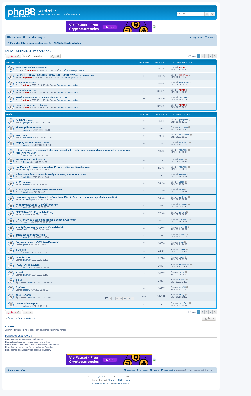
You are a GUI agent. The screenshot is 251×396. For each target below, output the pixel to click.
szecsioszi (28, 222)
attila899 (27, 155)
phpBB (101, 377)
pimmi (25, 245)
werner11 (27, 230)
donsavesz (28, 145)
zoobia (181, 272)
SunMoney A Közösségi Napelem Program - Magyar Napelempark (53, 167)
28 (121, 298)
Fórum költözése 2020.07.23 (31, 67)
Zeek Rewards (23, 295)
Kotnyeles (183, 150)
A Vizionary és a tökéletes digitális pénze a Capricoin (46, 219)
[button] (215, 56)
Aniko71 (26, 237)
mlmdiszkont (23, 257)
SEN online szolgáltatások (31, 159)
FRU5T (182, 249)
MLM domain (23, 182)
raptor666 (31, 70)
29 (125, 298)
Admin (182, 67)
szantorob (27, 130)
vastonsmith (184, 264)
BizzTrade (21, 135)
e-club (19, 279)
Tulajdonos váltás (26, 82)
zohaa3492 (184, 303)
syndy (181, 295)
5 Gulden (21, 249)
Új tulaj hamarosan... (27, 90)
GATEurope (28, 200)
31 (132, 298)
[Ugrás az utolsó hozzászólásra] (187, 67)
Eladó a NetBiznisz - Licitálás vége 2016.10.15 (41, 97)
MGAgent (27, 169)
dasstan (26, 267)
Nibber (26, 162)
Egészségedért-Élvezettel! (30, 234)
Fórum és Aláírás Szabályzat (32, 105)
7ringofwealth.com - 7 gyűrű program (37, 204)
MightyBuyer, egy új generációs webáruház (40, 227)
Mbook (19, 272)
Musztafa (183, 97)
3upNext (20, 287)
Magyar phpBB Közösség (119, 380)
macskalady (28, 137)
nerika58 (27, 207)
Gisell (25, 192)
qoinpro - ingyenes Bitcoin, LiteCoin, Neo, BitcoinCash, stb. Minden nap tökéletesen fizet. (67, 197)
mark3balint (184, 82)
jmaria (181, 257)
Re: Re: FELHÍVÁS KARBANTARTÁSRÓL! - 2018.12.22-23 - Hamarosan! (55, 75)
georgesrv (27, 122)
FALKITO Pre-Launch (28, 264)
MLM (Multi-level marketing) (28, 51)
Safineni (26, 215)
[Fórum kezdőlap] (22, 12)
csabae (26, 252)
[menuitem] (27, 37)
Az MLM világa (24, 120)
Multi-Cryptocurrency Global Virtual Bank (39, 189)
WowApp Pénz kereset (28, 127)
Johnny (30, 298)
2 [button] (202, 56)
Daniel (26, 185)
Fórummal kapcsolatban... (75, 70)
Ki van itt (10, 326)
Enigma (26, 260)
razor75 (26, 290)
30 (129, 298)
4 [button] (210, 56)
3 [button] (206, 56)
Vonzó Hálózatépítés (27, 303)
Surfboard (183, 197)
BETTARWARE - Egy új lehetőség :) (35, 212)
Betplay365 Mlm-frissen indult (32, 142)
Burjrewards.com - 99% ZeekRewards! (37, 242)
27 (117, 298)
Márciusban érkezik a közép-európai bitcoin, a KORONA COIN (51, 174)
